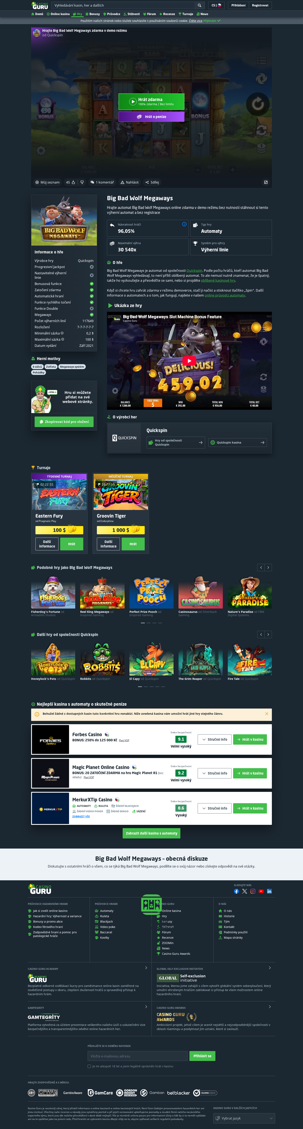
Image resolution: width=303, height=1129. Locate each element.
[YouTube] (261, 891)
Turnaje (187, 14)
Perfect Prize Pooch (145, 613)
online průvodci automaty (225, 295)
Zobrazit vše (81, 816)
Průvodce (113, 14)
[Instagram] (252, 891)
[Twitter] (244, 891)
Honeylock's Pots (53, 678)
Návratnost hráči (129, 224)
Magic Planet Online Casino (101, 767)
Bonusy (94, 14)
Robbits (95, 678)
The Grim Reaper (200, 678)
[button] (152, 182)
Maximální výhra (129, 243)
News (204, 14)
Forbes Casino (87, 734)
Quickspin (194, 270)
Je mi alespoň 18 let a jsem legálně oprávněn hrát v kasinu (133, 1066)
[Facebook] (236, 891)
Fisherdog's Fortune (47, 613)
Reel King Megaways (97, 613)
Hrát (71, 544)
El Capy (144, 678)
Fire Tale (243, 678)
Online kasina (60, 14)
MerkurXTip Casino (93, 800)
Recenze (169, 14)
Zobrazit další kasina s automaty (151, 833)
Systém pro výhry (213, 243)
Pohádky (38, 372)
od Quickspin (52, 35)
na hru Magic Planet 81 (121, 773)
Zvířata (51, 366)
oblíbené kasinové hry (218, 280)
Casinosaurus (198, 613)
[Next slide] (268, 567)
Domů (39, 14)
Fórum (151, 14)
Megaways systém (72, 366)
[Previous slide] (261, 567)
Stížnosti (134, 14)
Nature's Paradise (246, 613)
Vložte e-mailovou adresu (106, 1053)
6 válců (37, 366)
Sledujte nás (242, 885)
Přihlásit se (202, 1056)
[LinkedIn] (269, 891)
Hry (79, 14)
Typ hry (206, 224)
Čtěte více (195, 21)
